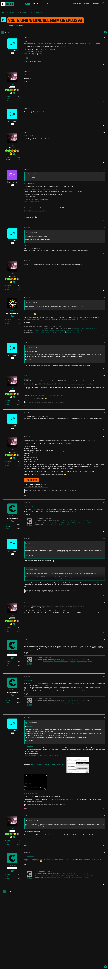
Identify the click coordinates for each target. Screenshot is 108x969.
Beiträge (7, 100)
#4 (104, 132)
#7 (104, 261)
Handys (82, 330)
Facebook (54, 332)
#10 (104, 375)
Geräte (90, 522)
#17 (104, 677)
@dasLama (32, 183)
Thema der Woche (38, 332)
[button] (77, 4)
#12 (104, 436)
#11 (104, 413)
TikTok (75, 524)
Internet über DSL (82, 522)
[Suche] (103, 4)
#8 (104, 297)
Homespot (73, 522)
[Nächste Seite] (8, 32)
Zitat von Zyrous (32, 232)
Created (47, 332)
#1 (104, 38)
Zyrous (55, 402)
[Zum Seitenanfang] (105, 966)
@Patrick (30, 746)
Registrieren (95, 3)
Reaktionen (7, 96)
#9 (104, 342)
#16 (104, 639)
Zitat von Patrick (32, 543)
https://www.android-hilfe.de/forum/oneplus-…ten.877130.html (48, 395)
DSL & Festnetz (75, 330)
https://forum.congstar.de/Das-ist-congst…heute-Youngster (41, 755)
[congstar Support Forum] (7, 4)
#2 (104, 71)
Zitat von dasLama (33, 174)
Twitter (62, 332)
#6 (104, 228)
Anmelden (87, 3)
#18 (104, 718)
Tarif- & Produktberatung (52, 330)
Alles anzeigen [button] (64, 579)
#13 (104, 503)
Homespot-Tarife (65, 330)
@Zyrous (84, 319)
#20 (104, 852)
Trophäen (7, 98)
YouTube (76, 332)
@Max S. (26, 379)
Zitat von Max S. (32, 347)
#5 (104, 169)
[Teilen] (105, 32)
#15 (104, 602)
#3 (104, 108)
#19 (104, 815)
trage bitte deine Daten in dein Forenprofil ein (85, 328)
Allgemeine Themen (38, 330)
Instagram (69, 332)
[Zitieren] (103, 65)
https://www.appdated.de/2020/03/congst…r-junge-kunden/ (48, 764)
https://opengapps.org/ (31, 201)
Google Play (70, 191)
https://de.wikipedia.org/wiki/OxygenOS (45, 190)
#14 (104, 538)
